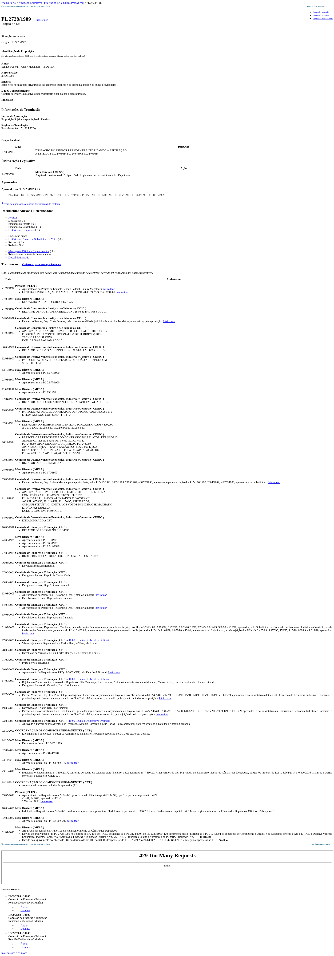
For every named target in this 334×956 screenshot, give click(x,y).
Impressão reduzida (321, 12)
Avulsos (12, 217)
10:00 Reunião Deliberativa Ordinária (89, 640)
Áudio (24, 907)
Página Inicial (8, 2)
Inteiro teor (42, 19)
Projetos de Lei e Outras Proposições (64, 2)
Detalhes (25, 910)
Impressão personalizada (323, 18)
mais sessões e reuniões (14, 952)
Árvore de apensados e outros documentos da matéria (30, 203)
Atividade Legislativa (30, 2)
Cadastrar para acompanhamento (15, 6)
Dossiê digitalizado (18, 257)
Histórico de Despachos (21, 230)
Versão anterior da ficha (40, 6)
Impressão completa (321, 15)
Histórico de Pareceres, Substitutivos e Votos (32, 239)
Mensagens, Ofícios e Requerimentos (28, 251)
